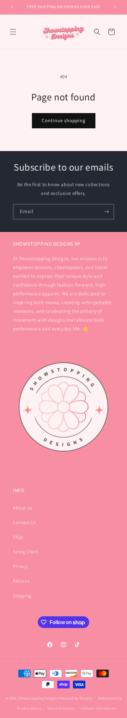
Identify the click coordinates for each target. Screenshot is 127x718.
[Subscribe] (106, 211)
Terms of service (61, 708)
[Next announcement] (115, 7)
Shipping (22, 596)
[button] (13, 32)
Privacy (20, 566)
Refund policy (109, 698)
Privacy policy (29, 708)
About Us (23, 508)
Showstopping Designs (38, 698)
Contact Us (24, 522)
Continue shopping (64, 120)
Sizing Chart (25, 552)
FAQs (18, 537)
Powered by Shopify (75, 698)
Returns (21, 581)
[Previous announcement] (12, 7)
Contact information (98, 708)
